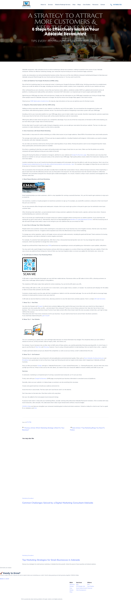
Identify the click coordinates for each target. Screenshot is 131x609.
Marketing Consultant (82, 40)
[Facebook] (27, 422)
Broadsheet (25, 360)
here (35, 408)
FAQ (88, 584)
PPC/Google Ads (80, 586)
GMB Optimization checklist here (39, 101)
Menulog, (46, 347)
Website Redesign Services (62, 4)
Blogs (79, 4)
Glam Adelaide (88, 358)
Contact (103, 4)
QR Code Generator (99, 299)
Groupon (40, 306)
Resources (95, 4)
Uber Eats (38, 347)
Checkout (89, 588)
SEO (77, 584)
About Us (43, 4)
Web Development (81, 590)
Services (50, 4)
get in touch (45, 315)
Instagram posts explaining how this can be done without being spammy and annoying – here (48, 164)
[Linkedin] (30, 422)
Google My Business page (79, 155)
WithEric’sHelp (26, 406)
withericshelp (52, 40)
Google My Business (41, 378)
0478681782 (117, 5)
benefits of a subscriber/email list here (81, 219)
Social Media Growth (81, 588)
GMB (49, 245)
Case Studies (86, 4)
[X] (28, 422)
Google (40, 365)
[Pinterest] (29, 422)
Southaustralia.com (98, 358)
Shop (74, 4)
